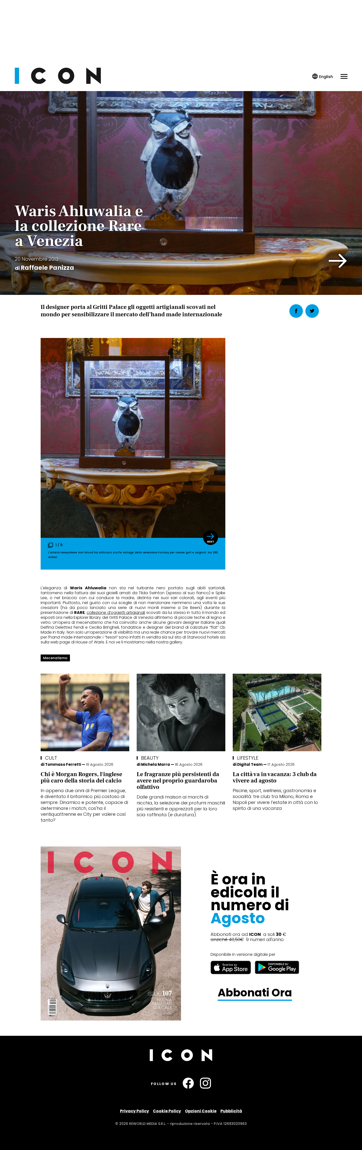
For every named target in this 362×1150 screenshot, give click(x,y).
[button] (338, 261)
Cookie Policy (167, 1111)
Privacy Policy (134, 1111)
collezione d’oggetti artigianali (116, 612)
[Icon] (58, 82)
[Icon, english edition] (322, 77)
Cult (51, 757)
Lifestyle (247, 757)
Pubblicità (231, 1111)
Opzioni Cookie (200, 1111)
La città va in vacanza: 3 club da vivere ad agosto (275, 777)
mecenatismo (55, 657)
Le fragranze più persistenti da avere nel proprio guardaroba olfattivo (178, 780)
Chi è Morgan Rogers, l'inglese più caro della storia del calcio (81, 777)
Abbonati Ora (255, 993)
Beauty (150, 757)
